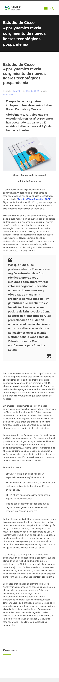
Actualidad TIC (9, 94)
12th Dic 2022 (32, 91)
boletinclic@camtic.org (29, 181)
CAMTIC (16, 91)
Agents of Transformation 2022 (34, 199)
